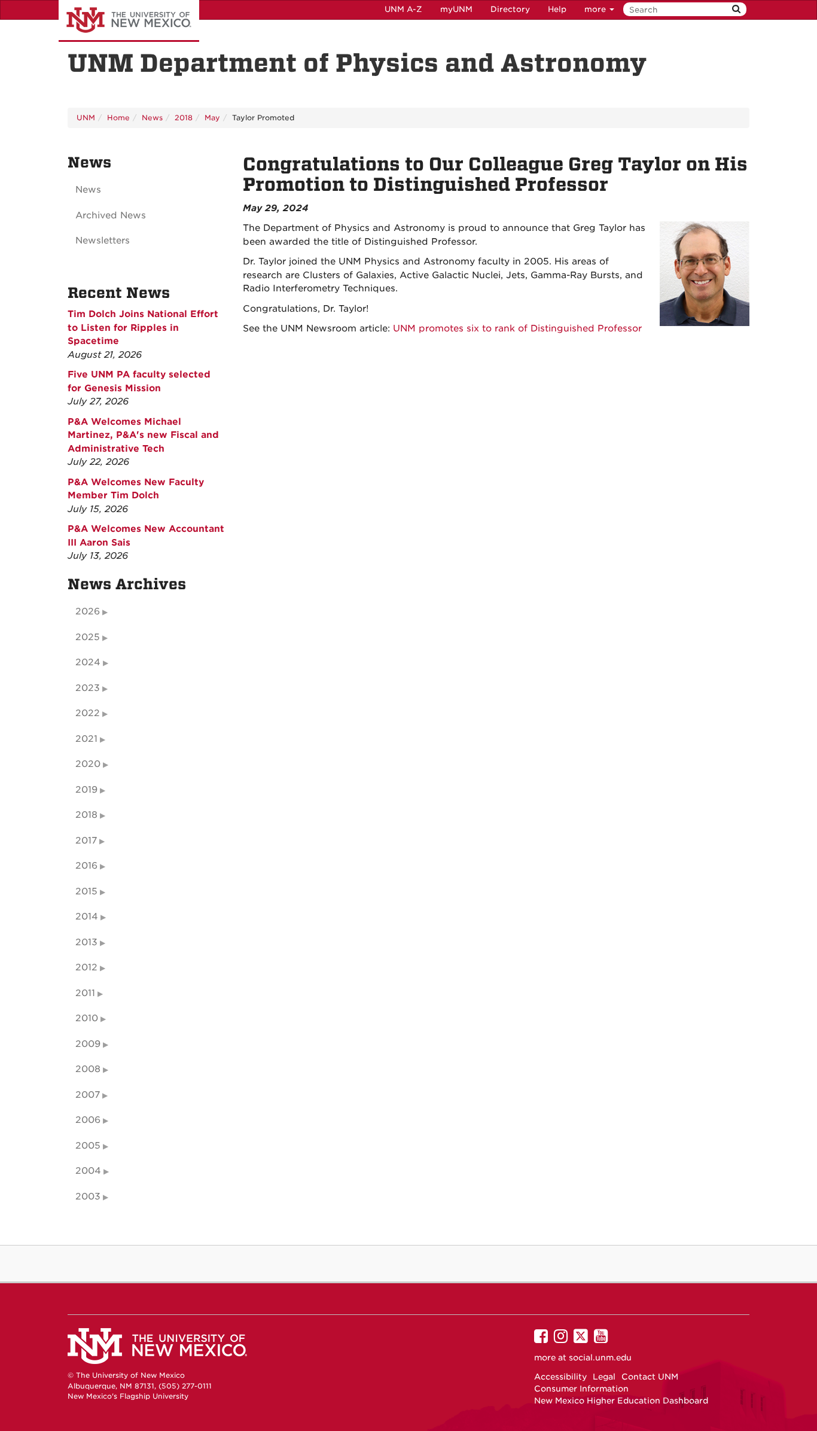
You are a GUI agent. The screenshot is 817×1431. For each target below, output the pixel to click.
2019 (86, 789)
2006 (87, 1120)
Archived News (110, 215)
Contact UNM (649, 1376)
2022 (87, 713)
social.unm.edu (600, 1357)
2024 (87, 662)
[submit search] (736, 9)
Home (118, 117)
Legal (604, 1376)
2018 (184, 117)
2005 (87, 1145)
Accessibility (560, 1376)
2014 (86, 916)
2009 (87, 1044)
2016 (86, 865)
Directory (510, 9)
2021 (86, 738)
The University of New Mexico (129, 21)
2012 (86, 967)
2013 (86, 942)
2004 (88, 1170)
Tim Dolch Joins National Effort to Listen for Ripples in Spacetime (143, 327)
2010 (86, 1018)
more (596, 9)
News (152, 117)
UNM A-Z (403, 9)
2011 (85, 993)
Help (557, 9)
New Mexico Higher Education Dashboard (621, 1400)
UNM (86, 117)
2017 (86, 840)
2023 (87, 688)
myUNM (456, 9)
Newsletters (102, 240)
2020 (87, 764)
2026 (87, 611)
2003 (87, 1196)
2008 (87, 1069)
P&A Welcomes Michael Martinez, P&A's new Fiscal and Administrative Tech (143, 435)
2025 (87, 637)
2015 (86, 891)
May (212, 117)
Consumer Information (581, 1388)
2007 (87, 1094)
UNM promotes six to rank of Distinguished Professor (517, 328)
